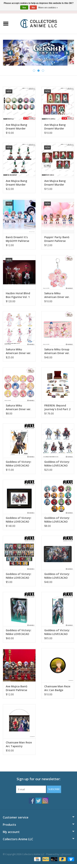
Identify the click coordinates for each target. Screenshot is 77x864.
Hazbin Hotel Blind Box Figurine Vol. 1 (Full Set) (18, 295)
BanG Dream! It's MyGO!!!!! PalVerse (17, 239)
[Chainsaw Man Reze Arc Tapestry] (19, 721)
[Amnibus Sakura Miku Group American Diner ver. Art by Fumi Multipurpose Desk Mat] (57, 328)
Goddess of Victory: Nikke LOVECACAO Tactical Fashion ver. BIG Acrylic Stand (57, 463)
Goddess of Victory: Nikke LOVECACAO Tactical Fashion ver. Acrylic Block (19, 632)
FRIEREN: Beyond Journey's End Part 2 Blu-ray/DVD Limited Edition (57, 407)
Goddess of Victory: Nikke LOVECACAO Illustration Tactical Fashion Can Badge (57, 519)
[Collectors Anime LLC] (44, 23)
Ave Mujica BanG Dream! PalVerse (16, 688)
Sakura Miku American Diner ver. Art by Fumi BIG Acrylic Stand (18, 351)
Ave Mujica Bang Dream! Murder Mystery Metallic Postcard (55, 126)
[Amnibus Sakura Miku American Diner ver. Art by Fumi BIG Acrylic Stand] (19, 328)
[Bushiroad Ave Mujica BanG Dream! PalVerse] (19, 665)
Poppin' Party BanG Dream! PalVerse (56, 239)
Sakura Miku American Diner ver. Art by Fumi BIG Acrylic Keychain (57, 295)
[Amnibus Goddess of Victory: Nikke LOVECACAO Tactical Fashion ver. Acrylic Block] (19, 609)
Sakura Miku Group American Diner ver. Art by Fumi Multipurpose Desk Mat (57, 351)
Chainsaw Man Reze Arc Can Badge (57, 688)
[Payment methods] (37, 858)
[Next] (66, 53)
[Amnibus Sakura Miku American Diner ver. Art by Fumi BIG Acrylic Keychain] (57, 272)
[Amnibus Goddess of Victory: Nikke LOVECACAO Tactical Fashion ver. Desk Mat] (57, 553)
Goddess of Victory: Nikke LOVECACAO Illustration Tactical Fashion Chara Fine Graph (19, 519)
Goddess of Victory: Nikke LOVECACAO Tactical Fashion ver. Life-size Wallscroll (57, 632)
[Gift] (38, 52)
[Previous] (10, 53)
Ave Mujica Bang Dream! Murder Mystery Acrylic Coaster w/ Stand (55, 183)
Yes (24, 7)
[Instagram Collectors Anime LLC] (45, 801)
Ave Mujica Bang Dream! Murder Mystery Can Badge (18, 126)
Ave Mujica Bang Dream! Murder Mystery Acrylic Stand (16, 183)
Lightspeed (65, 854)
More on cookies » (48, 7)
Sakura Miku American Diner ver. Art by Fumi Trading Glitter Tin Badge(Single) (19, 407)
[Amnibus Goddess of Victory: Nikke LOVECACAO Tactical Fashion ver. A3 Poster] (19, 440)
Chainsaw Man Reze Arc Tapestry (19, 744)
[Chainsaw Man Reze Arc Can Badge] (57, 665)
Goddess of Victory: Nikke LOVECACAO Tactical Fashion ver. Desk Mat (57, 576)
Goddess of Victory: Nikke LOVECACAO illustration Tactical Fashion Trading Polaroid (19, 576)
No (33, 7)
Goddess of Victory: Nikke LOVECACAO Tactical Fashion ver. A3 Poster (19, 463)
